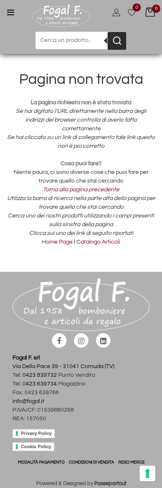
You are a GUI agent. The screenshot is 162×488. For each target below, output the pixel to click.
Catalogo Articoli (98, 242)
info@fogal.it (28, 401)
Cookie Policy (36, 446)
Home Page (58, 242)
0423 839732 (39, 375)
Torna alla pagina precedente (81, 190)
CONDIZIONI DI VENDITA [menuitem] (91, 462)
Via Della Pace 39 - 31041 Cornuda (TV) (63, 366)
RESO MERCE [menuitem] (131, 462)
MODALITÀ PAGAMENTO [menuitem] (41, 462)
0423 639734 (39, 384)
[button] (117, 41)
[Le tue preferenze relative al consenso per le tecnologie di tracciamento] (147, 473)
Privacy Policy (36, 433)
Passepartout (110, 483)
